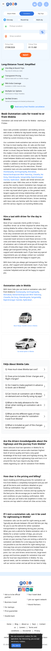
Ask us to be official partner (12, 595)
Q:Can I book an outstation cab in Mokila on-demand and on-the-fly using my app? (23, 395)
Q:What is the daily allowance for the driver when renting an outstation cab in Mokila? (23, 405)
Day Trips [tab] (41, 13)
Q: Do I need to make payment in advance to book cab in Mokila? (24, 386)
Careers (22, 627)
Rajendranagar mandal (12, 300)
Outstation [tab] (26, 13)
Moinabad (32, 172)
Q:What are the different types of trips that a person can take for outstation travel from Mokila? (22, 416)
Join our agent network (37, 599)
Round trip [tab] (24, 20)
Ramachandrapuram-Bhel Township (17, 174)
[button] (3, 4)
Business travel (11, 602)
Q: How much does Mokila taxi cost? (21, 369)
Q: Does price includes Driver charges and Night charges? (24, 377)
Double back (10, 616)
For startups (9, 607)
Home (9, 624)
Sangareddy (25, 177)
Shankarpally (8, 172)
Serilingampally (21, 172)
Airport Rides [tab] (11, 13)
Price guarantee (11, 611)
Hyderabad (14, 180)
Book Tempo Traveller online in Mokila (25, 326)
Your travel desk (34, 594)
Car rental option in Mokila (25, 351)
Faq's (34, 624)
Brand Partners (34, 604)
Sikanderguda (14, 177)
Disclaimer (27, 631)
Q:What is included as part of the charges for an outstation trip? (23, 426)
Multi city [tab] (39, 20)
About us (25, 624)
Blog (16, 624)
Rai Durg (14, 297)
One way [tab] (10, 20)
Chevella (36, 174)
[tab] (10, 20)
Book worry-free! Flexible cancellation (29, 106)
